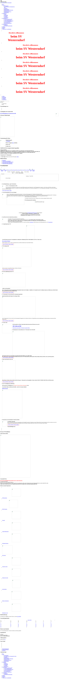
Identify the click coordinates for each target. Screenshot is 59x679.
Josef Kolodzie (4, 589)
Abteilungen (31, 222)
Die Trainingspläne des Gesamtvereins (7, 113)
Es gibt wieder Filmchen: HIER (6, 190)
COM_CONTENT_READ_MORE (8, 244)
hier (13, 142)
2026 (15, 113)
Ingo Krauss (4, 555)
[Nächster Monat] (33, 170)
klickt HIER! (19, 616)
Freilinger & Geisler (5, 577)
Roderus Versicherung (5, 600)
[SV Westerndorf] (5, 2)
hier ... (5, 639)
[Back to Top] (1, 0)
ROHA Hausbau (4, 509)
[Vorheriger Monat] (2, 170)
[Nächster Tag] (30, 170)
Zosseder (3, 520)
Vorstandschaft (50, 222)
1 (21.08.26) (8, 141)
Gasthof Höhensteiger (5, 531)
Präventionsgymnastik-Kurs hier (32, 212)
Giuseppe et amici (4, 566)
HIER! (18, 156)
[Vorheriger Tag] (5, 170)
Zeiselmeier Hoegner (5, 543)
